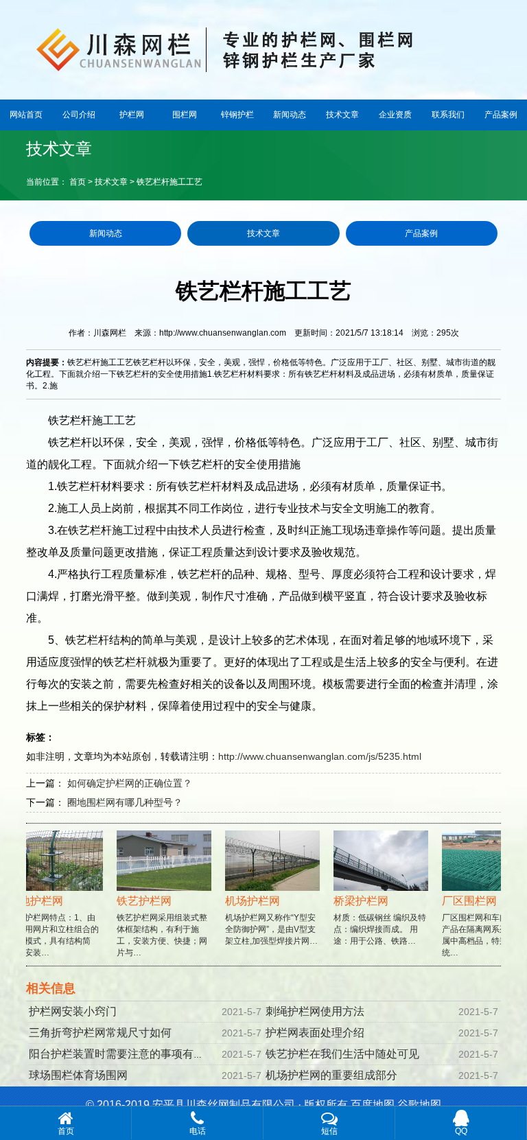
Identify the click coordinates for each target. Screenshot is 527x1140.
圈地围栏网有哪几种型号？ (125, 802)
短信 (329, 1131)
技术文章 (342, 114)
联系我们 (448, 114)
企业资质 (395, 114)
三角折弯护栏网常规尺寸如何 (100, 1032)
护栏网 (131, 114)
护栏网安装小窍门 (73, 1011)
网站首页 (26, 114)
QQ (461, 1131)
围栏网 (184, 114)
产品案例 (500, 114)
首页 (77, 182)
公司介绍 (78, 114)
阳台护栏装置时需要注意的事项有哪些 (122, 1054)
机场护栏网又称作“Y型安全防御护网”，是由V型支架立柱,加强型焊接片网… (264, 920)
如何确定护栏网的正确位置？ (129, 783)
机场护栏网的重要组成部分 (331, 1075)
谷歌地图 (419, 1104)
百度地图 (373, 1104)
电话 (197, 1131)
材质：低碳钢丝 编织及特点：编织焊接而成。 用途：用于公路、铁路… (373, 920)
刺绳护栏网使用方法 (315, 1011)
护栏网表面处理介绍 (315, 1032)
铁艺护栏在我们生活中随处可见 (342, 1054)
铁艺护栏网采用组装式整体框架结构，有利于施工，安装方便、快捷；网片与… (155, 926)
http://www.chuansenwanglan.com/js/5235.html (319, 756)
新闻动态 (289, 114)
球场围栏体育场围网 (78, 1075)
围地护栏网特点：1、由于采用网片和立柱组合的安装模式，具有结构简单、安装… (46, 926)
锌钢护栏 (237, 114)
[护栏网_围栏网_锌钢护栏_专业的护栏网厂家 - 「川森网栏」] (263, 48)
